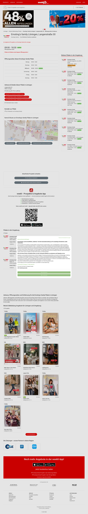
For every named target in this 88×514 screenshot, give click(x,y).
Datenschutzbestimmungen (64, 237)
